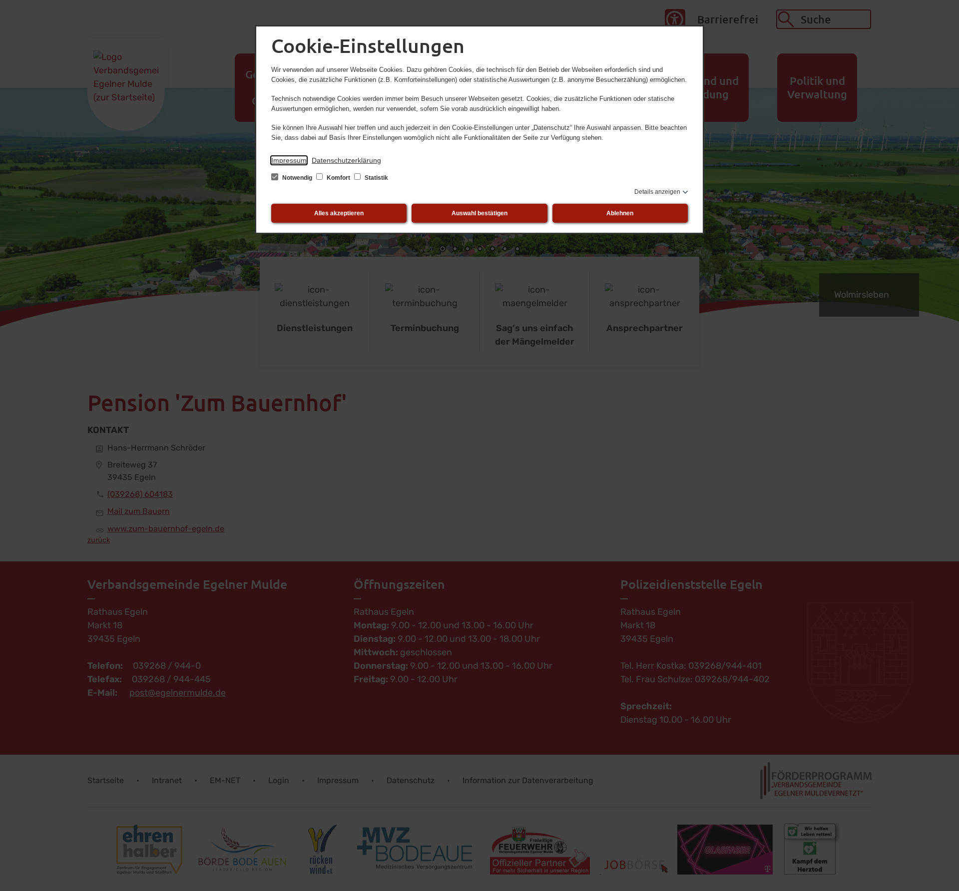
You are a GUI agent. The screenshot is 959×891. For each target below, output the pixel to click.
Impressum (289, 160)
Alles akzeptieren (339, 213)
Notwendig (297, 177)
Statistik (375, 177)
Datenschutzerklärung (346, 160)
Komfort (338, 177)
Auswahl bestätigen (479, 213)
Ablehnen (619, 213)
